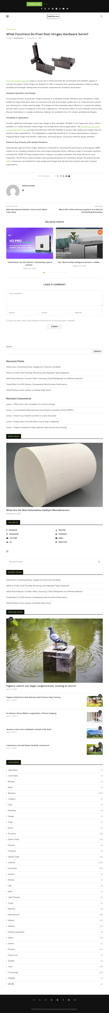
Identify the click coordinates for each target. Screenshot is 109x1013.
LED (55, 885)
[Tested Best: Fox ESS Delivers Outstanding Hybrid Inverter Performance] (29, 243)
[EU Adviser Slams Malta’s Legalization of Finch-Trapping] (95, 717)
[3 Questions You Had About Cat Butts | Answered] (95, 749)
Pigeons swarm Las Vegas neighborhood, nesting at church (41, 685)
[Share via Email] (69, 176)
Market (55, 920)
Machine (55, 909)
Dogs (55, 822)
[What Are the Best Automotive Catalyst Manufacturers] (54, 475)
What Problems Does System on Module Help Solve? (28, 390)
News (55, 937)
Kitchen (55, 880)
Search (9, 346)
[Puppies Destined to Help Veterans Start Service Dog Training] (95, 701)
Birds (55, 787)
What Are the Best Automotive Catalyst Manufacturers (38, 510)
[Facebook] (41, 9)
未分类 (55, 984)
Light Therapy (55, 897)
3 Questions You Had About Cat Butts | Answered (27, 745)
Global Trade (55, 857)
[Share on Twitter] (63, 176)
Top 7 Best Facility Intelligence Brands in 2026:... (79, 262)
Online (55, 943)
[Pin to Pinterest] (66, 176)
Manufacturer (55, 914)
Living (55, 903)
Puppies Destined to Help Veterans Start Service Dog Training (40, 427)
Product (55, 949)
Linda (8, 404)
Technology (55, 972)
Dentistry (55, 810)
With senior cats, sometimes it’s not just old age (34, 404)
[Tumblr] (59, 9)
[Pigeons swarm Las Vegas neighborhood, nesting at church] (54, 651)
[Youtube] (63, 9)
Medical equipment (55, 932)
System (55, 961)
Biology (55, 781)
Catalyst (55, 799)
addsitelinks (19, 38)
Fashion (55, 845)
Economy (55, 833)
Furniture (55, 851)
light (55, 891)
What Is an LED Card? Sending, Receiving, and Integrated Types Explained (37, 373)
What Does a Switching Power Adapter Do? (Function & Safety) (33, 367)
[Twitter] (45, 9)
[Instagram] (49, 9)
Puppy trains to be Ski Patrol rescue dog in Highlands (36, 421)
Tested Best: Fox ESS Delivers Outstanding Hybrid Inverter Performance (36, 384)
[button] (44, 4)
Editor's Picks (55, 839)
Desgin (55, 816)
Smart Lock (55, 955)
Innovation (55, 868)
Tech (55, 966)
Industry (55, 862)
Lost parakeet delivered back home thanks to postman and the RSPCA (44, 410)
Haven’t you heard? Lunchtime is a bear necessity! (35, 416)
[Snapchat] (67, 9)
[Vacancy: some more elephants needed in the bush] (95, 733)
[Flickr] (56, 9)
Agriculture (55, 770)
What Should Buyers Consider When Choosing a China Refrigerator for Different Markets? (44, 378)
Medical (55, 926)
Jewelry (55, 874)
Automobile (55, 776)
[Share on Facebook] (61, 176)
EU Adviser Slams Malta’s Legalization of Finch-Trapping (31, 713)
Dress (55, 828)
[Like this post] (58, 176)
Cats (55, 804)
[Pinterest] (52, 9)
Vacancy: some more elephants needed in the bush (28, 729)
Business (55, 793)
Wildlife (55, 978)
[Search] (101, 16)
